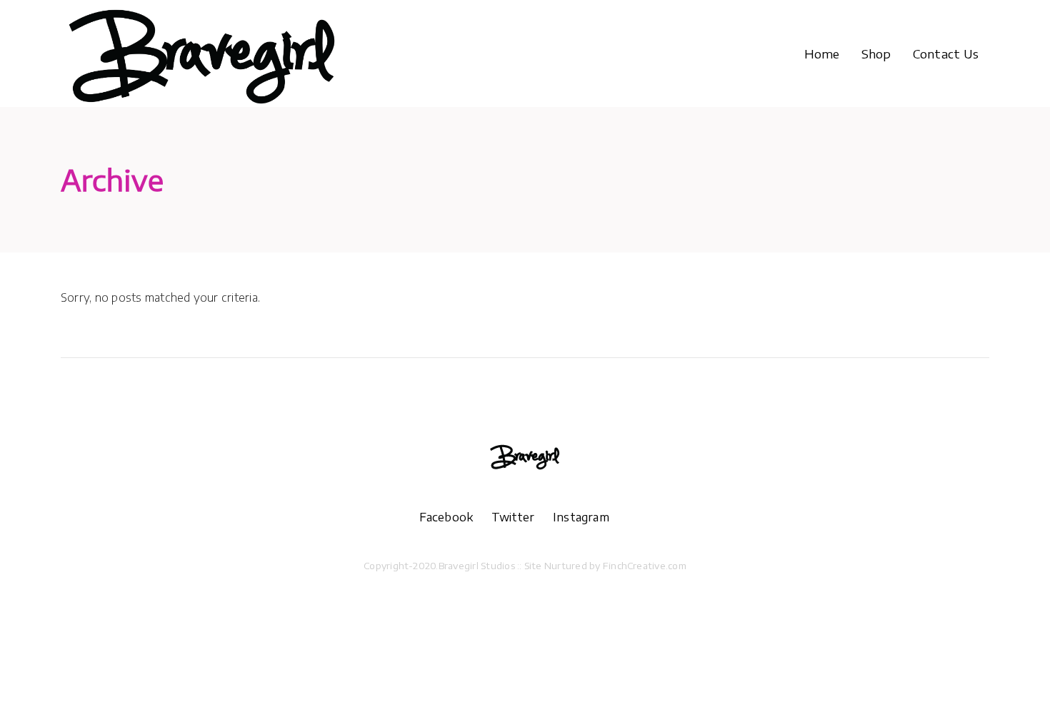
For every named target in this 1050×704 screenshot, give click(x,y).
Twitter (522, 517)
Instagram (581, 517)
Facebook (455, 517)
